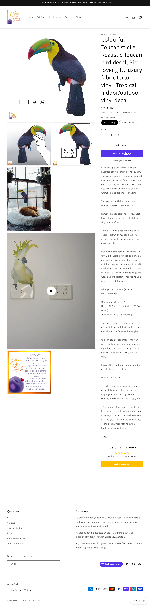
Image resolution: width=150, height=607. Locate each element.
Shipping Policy (14, 528)
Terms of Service (15, 543)
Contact (11, 523)
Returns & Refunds (16, 538)
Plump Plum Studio (20, 600)
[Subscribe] (56, 563)
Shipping (118, 112)
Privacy (10, 533)
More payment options (122, 161)
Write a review (122, 464)
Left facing (109, 122)
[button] (127, 17)
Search (10, 517)
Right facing (128, 122)
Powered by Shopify (36, 600)
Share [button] (107, 437)
